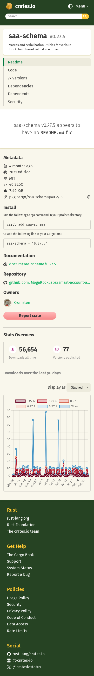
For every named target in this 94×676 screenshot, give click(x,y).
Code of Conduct (21, 617)
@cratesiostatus (24, 667)
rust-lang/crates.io (26, 654)
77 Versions (17, 78)
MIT (12, 178)
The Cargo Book (20, 555)
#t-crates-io (20, 660)
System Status (19, 568)
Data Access (17, 624)
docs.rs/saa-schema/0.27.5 (32, 264)
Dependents (18, 94)
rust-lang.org (18, 518)
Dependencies (20, 86)
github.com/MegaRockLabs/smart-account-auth (50, 282)
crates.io (25, 6)
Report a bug (18, 574)
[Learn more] (89, 197)
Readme (15, 62)
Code (12, 70)
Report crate (30, 315)
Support (14, 561)
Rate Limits (17, 631)
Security (15, 102)
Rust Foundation (21, 524)
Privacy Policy (19, 611)
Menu (80, 6)
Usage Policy (18, 598)
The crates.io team (23, 531)
